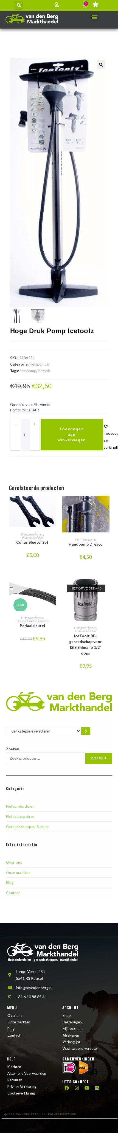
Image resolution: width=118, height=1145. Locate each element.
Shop (67, 1015)
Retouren (14, 1080)
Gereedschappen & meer (27, 826)
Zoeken (12, 749)
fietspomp (28, 371)
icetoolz (44, 371)
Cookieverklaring (21, 1093)
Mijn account (73, 1028)
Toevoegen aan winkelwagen (72, 434)
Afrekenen (71, 1035)
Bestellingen (72, 1022)
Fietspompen (39, 364)
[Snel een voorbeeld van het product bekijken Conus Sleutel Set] (53, 505)
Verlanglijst (71, 1042)
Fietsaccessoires (20, 816)
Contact (13, 893)
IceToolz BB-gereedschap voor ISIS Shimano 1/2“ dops (85, 644)
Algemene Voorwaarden (26, 1073)
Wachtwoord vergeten (81, 1048)
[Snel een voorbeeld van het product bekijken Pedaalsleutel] (53, 588)
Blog (10, 882)
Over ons (14, 862)
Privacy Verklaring (21, 1086)
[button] (19, 5)
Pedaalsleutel (32, 625)
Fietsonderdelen (32, 537)
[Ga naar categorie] (86, 731)
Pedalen (43, 621)
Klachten (14, 1067)
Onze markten (18, 872)
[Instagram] (76, 1088)
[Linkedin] (97, 1088)
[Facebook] (66, 1088)
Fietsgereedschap (32, 534)
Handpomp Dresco (86, 544)
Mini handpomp (85, 539)
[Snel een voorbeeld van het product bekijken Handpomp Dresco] (106, 505)
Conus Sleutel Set (32, 542)
